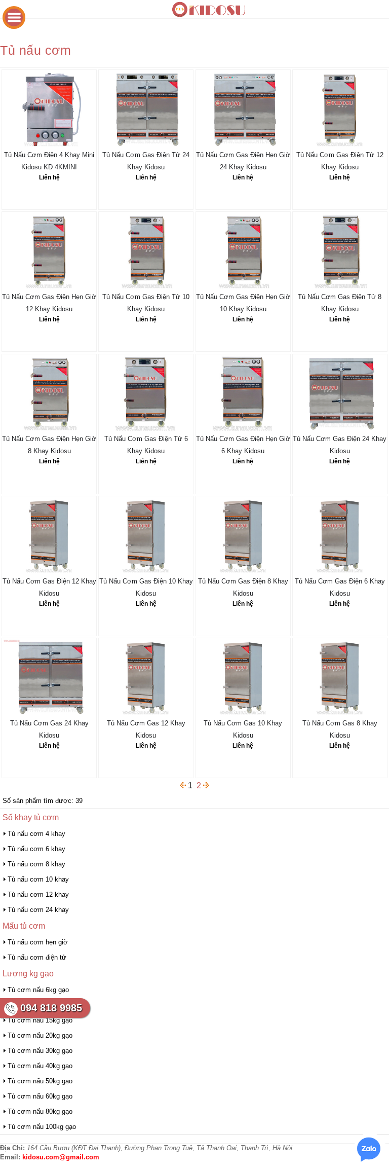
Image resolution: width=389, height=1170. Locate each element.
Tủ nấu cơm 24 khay (38, 909)
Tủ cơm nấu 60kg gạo (40, 1096)
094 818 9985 (51, 1007)
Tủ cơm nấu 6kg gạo (38, 990)
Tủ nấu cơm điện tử (37, 957)
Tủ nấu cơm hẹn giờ (38, 942)
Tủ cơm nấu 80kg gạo (40, 1111)
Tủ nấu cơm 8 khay (36, 864)
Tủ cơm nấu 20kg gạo (40, 1035)
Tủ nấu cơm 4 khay (36, 833)
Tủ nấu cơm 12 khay (38, 894)
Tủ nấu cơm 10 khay (38, 879)
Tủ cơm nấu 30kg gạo (40, 1050)
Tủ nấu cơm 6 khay (36, 849)
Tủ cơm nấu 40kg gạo (40, 1066)
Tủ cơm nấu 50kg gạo (40, 1081)
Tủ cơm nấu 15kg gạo (40, 1020)
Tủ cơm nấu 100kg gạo (42, 1126)
